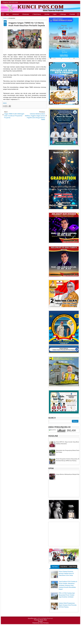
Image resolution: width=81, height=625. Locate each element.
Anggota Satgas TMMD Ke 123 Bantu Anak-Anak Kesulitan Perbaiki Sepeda (26, 24)
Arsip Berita (63, 566)
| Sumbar (46, 14)
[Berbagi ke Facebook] (10, 106)
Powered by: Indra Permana (40, 623)
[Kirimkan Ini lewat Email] (4, 106)
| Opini (54, 14)
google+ (75, 2)
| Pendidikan (72, 14)
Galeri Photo (72, 566)
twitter (69, 2)
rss (78, 2)
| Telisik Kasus (36, 14)
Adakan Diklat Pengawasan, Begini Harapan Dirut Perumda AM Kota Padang (67, 605)
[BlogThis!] (6, 106)
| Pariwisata (25, 14)
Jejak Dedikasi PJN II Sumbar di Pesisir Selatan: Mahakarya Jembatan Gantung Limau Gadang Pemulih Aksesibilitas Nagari (68, 585)
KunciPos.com (32, 618)
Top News (55, 566)
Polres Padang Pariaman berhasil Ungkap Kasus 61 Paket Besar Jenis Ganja (66, 573)
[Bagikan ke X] (8, 106)
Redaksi (40, 621)
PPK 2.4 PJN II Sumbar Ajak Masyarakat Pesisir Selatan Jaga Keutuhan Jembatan (67, 595)
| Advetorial (15, 14)
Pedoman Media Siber (40, 620)
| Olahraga (63, 14)
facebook (72, 2)
